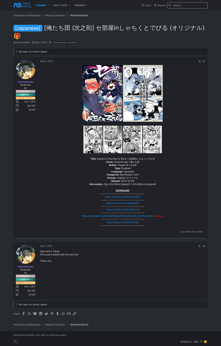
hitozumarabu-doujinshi (65, 42)
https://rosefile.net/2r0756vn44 (122, 209)
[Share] (199, 61)
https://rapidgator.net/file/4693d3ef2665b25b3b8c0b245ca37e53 (118, 216)
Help (195, 341)
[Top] (201, 341)
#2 (204, 246)
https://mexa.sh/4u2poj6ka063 (122, 203)
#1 (204, 61)
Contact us (186, 341)
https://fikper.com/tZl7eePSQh (123, 222)
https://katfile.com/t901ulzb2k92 (122, 196)
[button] (48, 5)
